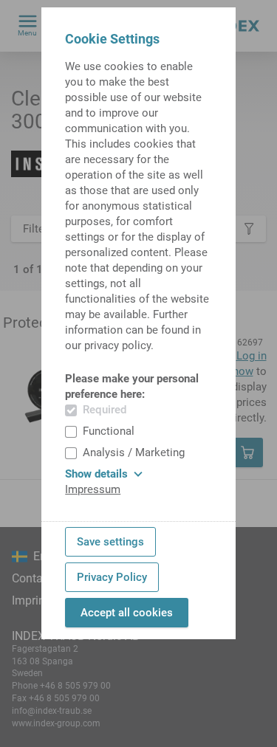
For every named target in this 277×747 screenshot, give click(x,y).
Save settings (110, 541)
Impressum (92, 489)
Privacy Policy (112, 577)
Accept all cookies (127, 612)
